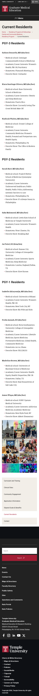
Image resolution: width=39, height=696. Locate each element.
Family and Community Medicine (12, 34)
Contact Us (6, 577)
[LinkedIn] (14, 635)
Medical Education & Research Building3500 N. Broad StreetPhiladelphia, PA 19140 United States (16, 627)
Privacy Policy (9, 686)
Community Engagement (12, 494)
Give (4, 595)
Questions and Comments (12, 600)
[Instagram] (8, 635)
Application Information (12, 501)
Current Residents (10, 514)
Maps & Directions (9, 581)
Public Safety (7, 591)
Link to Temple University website (15, 649)
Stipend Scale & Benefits (12, 508)
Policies (7, 667)
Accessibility (9, 680)
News (4, 568)
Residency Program (8, 36)
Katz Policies (7, 609)
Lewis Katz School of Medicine (28, 1)
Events (5, 572)
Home (4, 32)
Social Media (9, 670)
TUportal (7, 673)
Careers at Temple (11, 683)
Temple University (8, 1)
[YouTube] (18, 635)
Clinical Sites (8, 488)
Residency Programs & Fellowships (20, 32)
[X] (24, 635)
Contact (6, 521)
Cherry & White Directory (12, 658)
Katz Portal (6, 604)
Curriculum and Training (12, 481)
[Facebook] (4, 635)
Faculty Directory (9, 586)
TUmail (7, 677)
